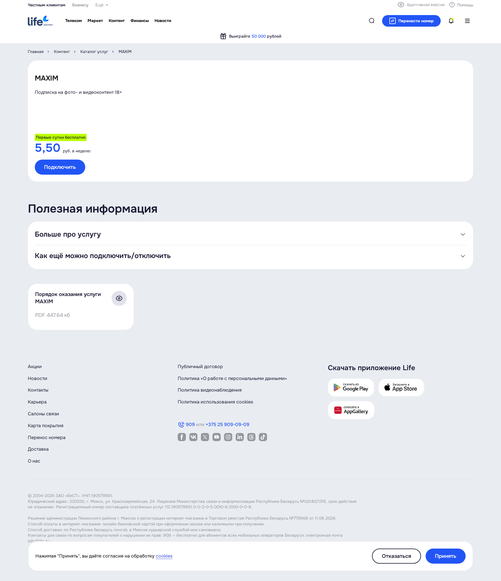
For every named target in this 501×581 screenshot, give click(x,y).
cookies (164, 556)
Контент (62, 51)
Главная (35, 51)
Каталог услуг (94, 51)
